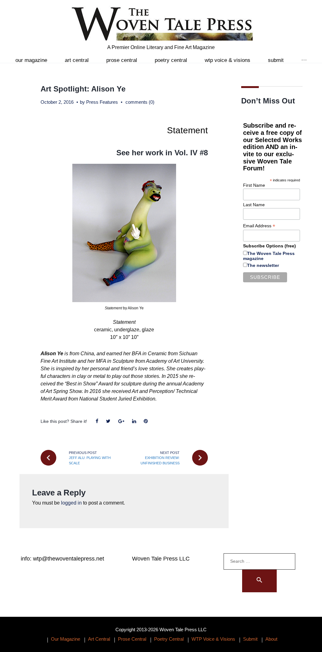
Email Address (259, 226)
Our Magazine (31, 60)
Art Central (77, 60)
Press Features (102, 102)
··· (304, 60)
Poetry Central (171, 60)
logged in (71, 503)
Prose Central (121, 60)
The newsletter (263, 265)
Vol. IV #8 (191, 152)
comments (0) (139, 102)
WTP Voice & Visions (227, 60)
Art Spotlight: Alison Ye (83, 89)
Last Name (254, 204)
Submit (276, 60)
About (271, 639)
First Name (254, 185)
